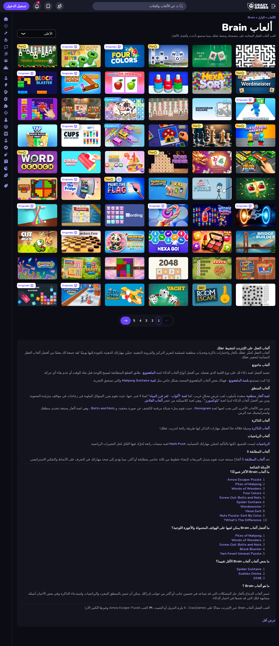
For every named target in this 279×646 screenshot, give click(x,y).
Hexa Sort (253, 511)
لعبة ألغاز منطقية (258, 396)
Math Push (177, 444)
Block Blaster (250, 549)
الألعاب (272, 17)
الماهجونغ (149, 373)
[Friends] (60, 6)
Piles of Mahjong (248, 484)
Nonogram (203, 408)
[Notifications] (37, 6)
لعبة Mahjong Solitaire (139, 380)
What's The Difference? (242, 520)
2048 (257, 578)
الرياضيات (263, 444)
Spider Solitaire (249, 502)
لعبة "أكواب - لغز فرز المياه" (167, 396)
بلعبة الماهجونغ (239, 380)
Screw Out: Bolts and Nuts (240, 497)
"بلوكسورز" (212, 400)
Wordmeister (250, 506)
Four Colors (252, 493)
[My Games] (48, 6)
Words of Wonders (246, 488)
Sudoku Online (249, 573)
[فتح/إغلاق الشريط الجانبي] (273, 6)
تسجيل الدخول (16, 6)
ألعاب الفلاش (154, 400)
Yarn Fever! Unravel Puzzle (240, 553)
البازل (261, 17)
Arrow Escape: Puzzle (244, 479)
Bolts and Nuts (103, 408)
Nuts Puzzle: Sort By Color (240, 515)
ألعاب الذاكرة (261, 428)
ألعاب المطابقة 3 (253, 459)
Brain (251, 17)
